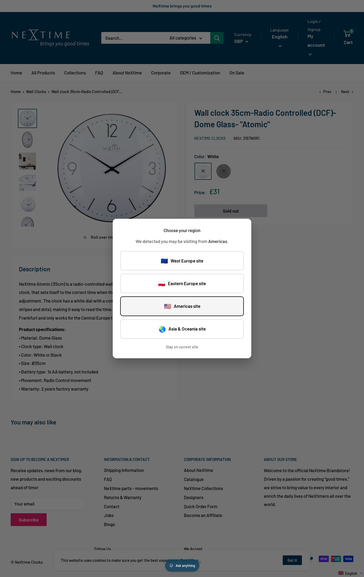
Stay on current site (182, 347)
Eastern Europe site (182, 283)
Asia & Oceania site (182, 328)
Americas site (182, 306)
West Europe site (182, 260)
